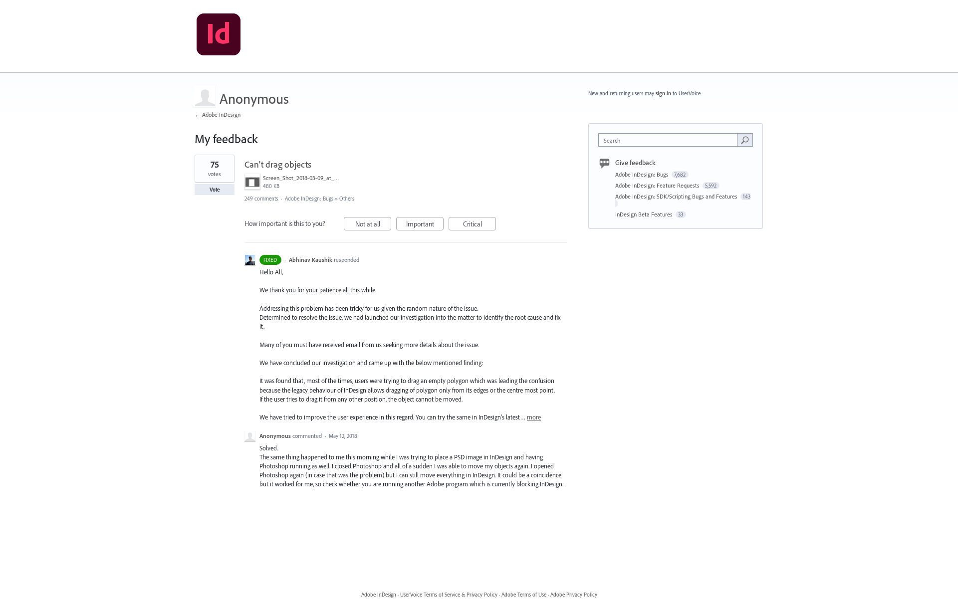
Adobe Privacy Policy (573, 594)
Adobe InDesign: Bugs (309, 198)
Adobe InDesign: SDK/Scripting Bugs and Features (677, 196)
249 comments (261, 198)
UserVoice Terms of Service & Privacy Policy (448, 594)
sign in (663, 93)
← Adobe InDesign (217, 114)
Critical (479, 224)
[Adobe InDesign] (218, 36)
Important (425, 224)
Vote (215, 189)
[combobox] (670, 140)
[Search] (745, 139)
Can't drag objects (277, 164)
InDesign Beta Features (644, 214)
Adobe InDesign (378, 594)
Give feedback (635, 162)
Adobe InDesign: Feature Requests (658, 185)
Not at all (373, 224)
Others (346, 198)
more (534, 417)
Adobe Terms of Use (523, 594)
